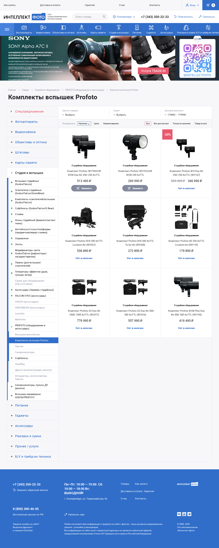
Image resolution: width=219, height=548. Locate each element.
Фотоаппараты (24, 32)
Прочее (19, 346)
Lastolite (20, 313)
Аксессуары (166, 32)
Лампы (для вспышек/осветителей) (28, 264)
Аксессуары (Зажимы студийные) (34, 289)
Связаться (209, 16)
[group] (65, 58)
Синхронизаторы (25, 352)
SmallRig (20, 364)
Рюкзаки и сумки (186, 32)
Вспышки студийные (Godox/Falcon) (27, 182)
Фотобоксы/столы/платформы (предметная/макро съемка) (33, 231)
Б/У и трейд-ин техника (208, 32)
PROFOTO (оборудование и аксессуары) (30, 327)
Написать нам (76, 514)
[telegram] (189, 514)
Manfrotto (20, 319)
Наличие (83, 123)
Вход (192, 5)
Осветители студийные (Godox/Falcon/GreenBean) (29, 191)
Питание (136, 32)
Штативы (82, 32)
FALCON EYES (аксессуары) (30, 295)
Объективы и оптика (63, 32)
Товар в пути (201, 123)
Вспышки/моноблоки (27, 334)
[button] (113, 73)
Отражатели (22, 238)
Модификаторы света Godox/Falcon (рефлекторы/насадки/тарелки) (31, 253)
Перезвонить (185, 16)
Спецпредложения (29, 111)
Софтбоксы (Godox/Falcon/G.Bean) (34, 208)
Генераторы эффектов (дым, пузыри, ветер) (31, 273)
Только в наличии (181, 123)
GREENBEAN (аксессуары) (30, 307)
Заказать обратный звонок (32, 490)
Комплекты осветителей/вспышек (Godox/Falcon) (35, 200)
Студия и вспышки (119, 32)
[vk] (179, 514)
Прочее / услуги (27, 446)
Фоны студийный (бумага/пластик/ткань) (35, 221)
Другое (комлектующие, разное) (33, 369)
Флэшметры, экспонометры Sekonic (31, 377)
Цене (96, 123)
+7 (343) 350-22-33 (155, 17)
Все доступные (161, 123)
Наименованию (111, 123)
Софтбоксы (21, 358)
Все (148, 123)
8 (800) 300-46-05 (26, 509)
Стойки (19, 214)
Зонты (18, 244)
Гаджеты (151, 32)
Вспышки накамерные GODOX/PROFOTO (28, 395)
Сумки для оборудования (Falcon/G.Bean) (29, 282)
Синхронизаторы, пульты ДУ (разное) (31, 386)
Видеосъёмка (43, 32)
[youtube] (184, 514)
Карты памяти (98, 32)
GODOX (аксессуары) (26, 301)
